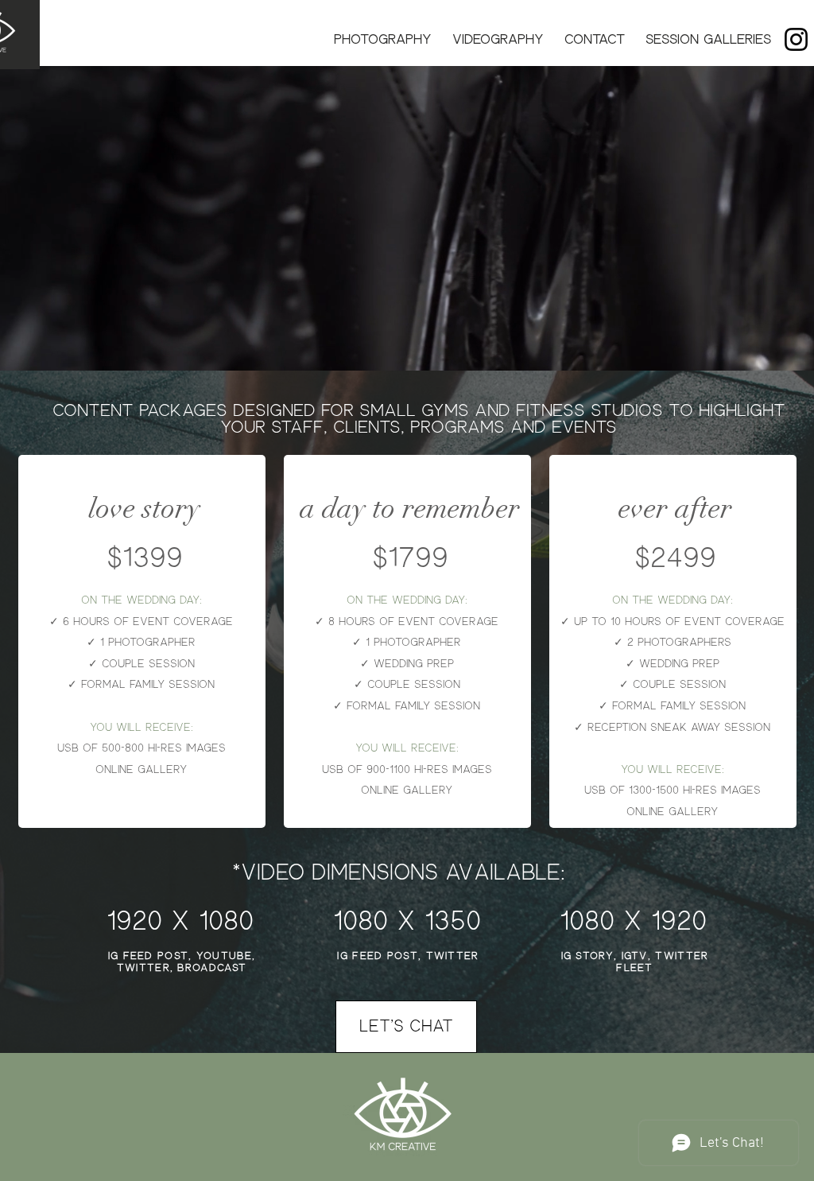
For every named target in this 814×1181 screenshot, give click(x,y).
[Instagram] (796, 39)
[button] (383, 40)
